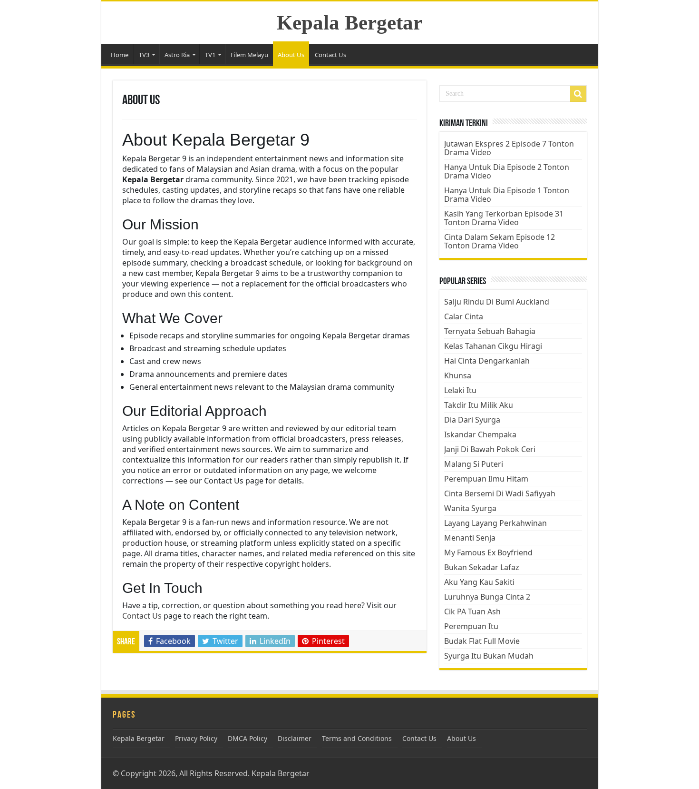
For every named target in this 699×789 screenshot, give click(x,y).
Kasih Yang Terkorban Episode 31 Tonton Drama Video (503, 217)
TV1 (210, 54)
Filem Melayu (249, 54)
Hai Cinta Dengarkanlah (487, 360)
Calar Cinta (463, 316)
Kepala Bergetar (349, 22)
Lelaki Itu (460, 390)
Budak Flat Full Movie (482, 641)
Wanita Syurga (470, 508)
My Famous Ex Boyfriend (488, 552)
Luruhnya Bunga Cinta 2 (487, 597)
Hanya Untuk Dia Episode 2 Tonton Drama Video (506, 171)
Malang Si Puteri (473, 464)
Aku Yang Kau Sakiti (479, 582)
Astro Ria (177, 54)
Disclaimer (294, 738)
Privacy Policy (196, 738)
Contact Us (330, 54)
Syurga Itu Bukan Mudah (489, 656)
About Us (291, 54)
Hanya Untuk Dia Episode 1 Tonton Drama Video (506, 194)
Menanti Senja (469, 538)
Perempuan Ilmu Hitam (486, 478)
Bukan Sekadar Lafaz (481, 567)
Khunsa (457, 375)
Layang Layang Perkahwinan (495, 523)
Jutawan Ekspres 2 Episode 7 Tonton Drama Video (509, 148)
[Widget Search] (578, 94)
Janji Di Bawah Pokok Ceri (489, 449)
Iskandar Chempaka (480, 434)
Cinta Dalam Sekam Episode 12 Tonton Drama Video (499, 241)
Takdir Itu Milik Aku (478, 405)
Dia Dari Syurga (472, 419)
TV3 (144, 54)
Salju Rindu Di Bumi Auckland (496, 301)
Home (119, 54)
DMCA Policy (247, 738)
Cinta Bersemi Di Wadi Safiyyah (499, 493)
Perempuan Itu (471, 626)
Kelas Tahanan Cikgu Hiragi (493, 346)
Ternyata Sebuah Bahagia (489, 331)
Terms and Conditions (357, 738)
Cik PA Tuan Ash (472, 611)
